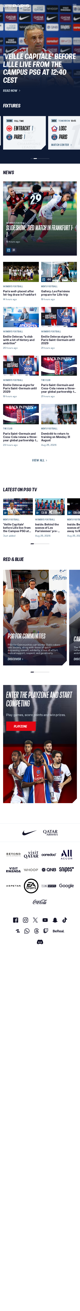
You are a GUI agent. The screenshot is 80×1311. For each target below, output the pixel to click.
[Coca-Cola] (40, 902)
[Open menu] (74, 5)
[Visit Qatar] (31, 854)
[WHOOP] (31, 869)
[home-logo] (16, 5)
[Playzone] (21, 726)
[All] (66, 854)
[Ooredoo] (49, 854)
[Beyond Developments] (13, 854)
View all (38, 460)
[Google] (66, 886)
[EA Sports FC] (31, 886)
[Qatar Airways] (50, 833)
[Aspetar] (13, 886)
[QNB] (49, 869)
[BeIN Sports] (49, 886)
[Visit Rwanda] (13, 869)
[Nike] (29, 833)
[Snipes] (66, 869)
